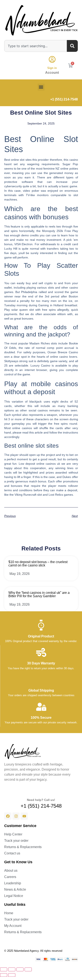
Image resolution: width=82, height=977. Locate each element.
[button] (41, 87)
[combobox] (35, 46)
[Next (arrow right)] (11, 975)
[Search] (72, 46)
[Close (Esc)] (28, 969)
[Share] (20, 969)
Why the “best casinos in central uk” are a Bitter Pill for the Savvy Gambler (39, 594)
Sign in (52, 68)
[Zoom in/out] (3, 969)
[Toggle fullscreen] (11, 969)
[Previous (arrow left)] (3, 975)
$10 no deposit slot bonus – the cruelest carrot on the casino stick (37, 563)
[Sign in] (52, 59)
